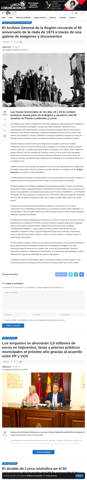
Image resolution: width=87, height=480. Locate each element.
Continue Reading (43, 452)
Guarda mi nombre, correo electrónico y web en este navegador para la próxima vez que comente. (35, 320)
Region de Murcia (24, 22)
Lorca (5, 22)
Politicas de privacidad (34, 475)
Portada (13, 22)
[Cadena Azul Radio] (11, 13)
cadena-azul (6, 47)
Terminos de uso (51, 475)
